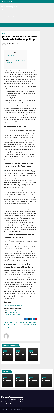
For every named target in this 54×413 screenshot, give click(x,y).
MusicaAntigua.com (12, 397)
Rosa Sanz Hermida (13, 43)
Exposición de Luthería (12, 310)
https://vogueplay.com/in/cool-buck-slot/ (13, 305)
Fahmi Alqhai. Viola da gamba (13, 312)
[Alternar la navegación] (51, 25)
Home (43, 410)
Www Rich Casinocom (12, 55)
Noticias (4, 33)
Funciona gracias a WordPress (7, 409)
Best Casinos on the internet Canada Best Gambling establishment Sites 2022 (28, 324)
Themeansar (3, 410)
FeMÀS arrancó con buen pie (13, 314)
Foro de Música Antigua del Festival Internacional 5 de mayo (21, 316)
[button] (46, 25)
